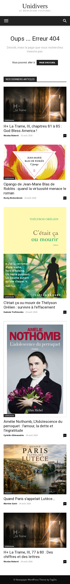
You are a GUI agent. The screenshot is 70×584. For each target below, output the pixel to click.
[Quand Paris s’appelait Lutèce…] (35, 469)
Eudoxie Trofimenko (14, 312)
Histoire (8, 492)
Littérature (9, 120)
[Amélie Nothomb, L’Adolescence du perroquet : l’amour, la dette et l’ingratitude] (35, 369)
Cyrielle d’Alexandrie (14, 435)
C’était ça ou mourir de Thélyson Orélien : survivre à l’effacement (30, 305)
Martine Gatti (10, 503)
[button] (65, 21)
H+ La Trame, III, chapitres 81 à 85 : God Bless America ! (33, 128)
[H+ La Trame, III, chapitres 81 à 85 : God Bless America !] (35, 104)
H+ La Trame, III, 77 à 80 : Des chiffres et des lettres (28, 554)
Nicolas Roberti (11, 135)
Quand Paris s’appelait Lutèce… (29, 499)
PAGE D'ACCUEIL (47, 62)
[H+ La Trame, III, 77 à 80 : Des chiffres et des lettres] (35, 530)
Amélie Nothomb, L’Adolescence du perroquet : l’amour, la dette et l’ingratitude (33, 426)
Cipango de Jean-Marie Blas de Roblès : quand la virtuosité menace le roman (35, 188)
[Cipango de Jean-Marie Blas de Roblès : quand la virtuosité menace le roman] (35, 162)
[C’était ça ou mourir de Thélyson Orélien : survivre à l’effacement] (35, 252)
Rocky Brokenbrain (13, 198)
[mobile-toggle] (6, 21)
